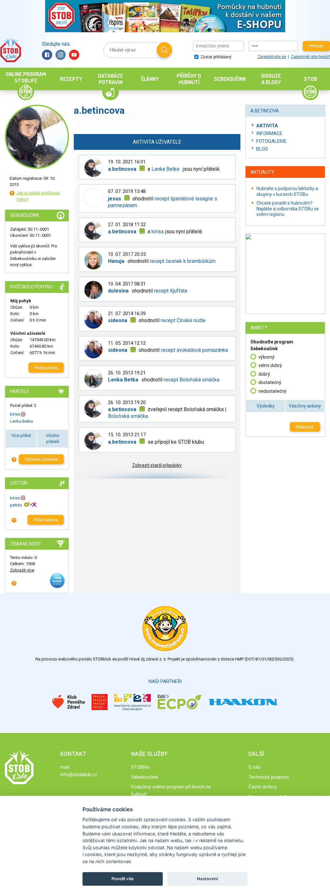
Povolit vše (123, 878)
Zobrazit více (22, 570)
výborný (266, 357)
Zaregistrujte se (271, 56)
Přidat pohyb (46, 367)
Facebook (47, 55)
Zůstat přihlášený (215, 57)
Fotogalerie (271, 141)
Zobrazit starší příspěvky (157, 465)
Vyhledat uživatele (41, 459)
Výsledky (266, 406)
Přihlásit (316, 46)
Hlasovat (305, 426)
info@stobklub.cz (78, 774)
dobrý (264, 374)
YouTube (74, 55)
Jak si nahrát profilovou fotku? (38, 196)
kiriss (15, 414)
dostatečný (269, 382)
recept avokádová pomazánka (194, 350)
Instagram (60, 55)
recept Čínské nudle (183, 320)
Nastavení (207, 878)
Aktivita (267, 126)
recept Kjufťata (170, 291)
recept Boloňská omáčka (191, 380)
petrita (16, 505)
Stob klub (10, 50)
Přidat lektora (46, 519)
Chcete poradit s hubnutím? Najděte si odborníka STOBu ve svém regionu (288, 208)
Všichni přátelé (52, 438)
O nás (254, 767)
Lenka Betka (21, 421)
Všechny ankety (305, 406)
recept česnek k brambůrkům (183, 261)
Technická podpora (268, 777)
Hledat (164, 50)
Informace (269, 133)
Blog (262, 149)
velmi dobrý (270, 365)
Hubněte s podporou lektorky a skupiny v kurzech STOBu (287, 191)
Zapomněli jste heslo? (310, 56)
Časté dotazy (262, 787)
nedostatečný (272, 391)
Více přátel (21, 435)
